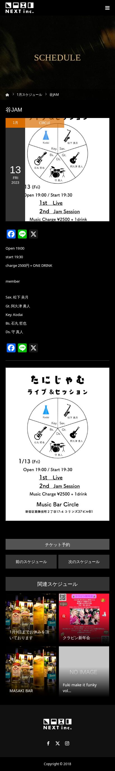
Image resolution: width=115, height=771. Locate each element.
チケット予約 (57, 545)
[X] (57, 743)
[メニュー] (107, 8)
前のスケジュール (31, 561)
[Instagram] (67, 743)
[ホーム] (7, 94)
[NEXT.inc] (19, 7)
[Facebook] (48, 743)
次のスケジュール (84, 561)
